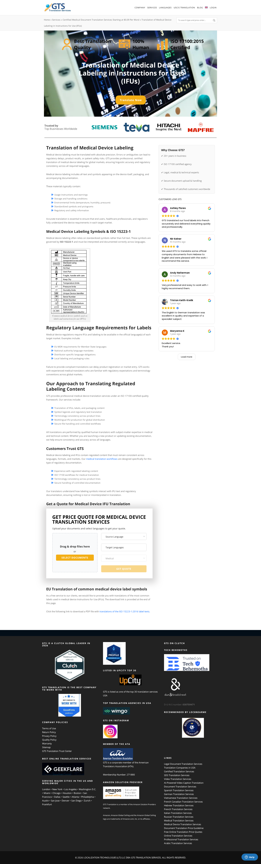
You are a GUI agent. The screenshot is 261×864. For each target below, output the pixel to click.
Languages (165, 7)
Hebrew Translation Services (178, 805)
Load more (186, 356)
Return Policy (49, 732)
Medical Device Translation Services (182, 824)
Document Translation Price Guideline (183, 828)
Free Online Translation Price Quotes (183, 831)
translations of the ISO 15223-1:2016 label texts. (125, 611)
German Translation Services (179, 794)
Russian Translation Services (178, 816)
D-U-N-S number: (179, 704)
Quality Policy (49, 739)
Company (140, 7)
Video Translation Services (177, 778)
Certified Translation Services (179, 771)
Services (152, 7)
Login (213, 7)
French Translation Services (178, 809)
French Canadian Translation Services (183, 801)
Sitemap (46, 747)
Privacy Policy (49, 735)
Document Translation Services (180, 786)
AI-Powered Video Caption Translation (183, 782)
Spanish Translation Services (178, 790)
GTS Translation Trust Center (57, 751)
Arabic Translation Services (178, 843)
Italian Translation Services (178, 812)
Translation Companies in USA (179, 767)
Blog (200, 7)
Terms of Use (49, 728)
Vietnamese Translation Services (180, 797)
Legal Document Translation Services (183, 763)
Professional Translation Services (181, 839)
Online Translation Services (178, 835)
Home (47, 19)
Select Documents (74, 557)
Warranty (47, 743)
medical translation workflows (102, 458)
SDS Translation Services (176, 775)
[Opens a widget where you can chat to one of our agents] (249, 857)
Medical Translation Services (178, 820)
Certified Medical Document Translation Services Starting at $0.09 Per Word (101, 19)
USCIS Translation (184, 7)
